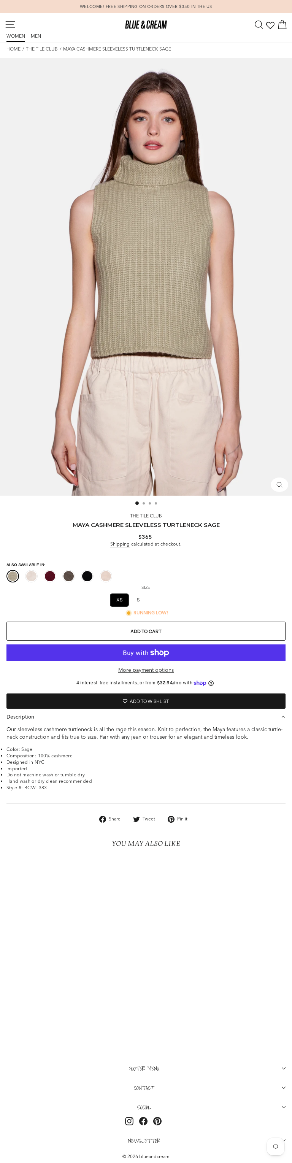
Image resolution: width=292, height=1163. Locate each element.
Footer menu (144, 1068)
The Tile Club (42, 49)
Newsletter (144, 1140)
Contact (144, 1087)
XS (119, 600)
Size (145, 587)
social (144, 1107)
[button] (146, 716)
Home (13, 49)
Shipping (120, 544)
